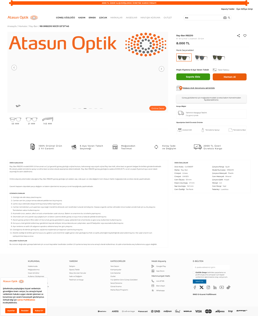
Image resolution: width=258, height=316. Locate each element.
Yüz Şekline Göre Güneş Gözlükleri (124, 280)
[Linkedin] (215, 287)
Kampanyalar (115, 270)
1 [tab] (74, 108)
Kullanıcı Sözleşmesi (36, 276)
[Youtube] (222, 287)
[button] (199, 88)
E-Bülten (198, 261)
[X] (202, 287)
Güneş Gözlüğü (65, 17)
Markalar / (23, 26)
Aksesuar (131, 17)
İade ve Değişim (75, 276)
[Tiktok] (228, 287)
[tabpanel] (87, 72)
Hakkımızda (32, 266)
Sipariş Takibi (74, 270)
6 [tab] (101, 108)
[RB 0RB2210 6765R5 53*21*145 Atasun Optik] (201, 57)
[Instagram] (208, 287)
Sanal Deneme (116, 283)
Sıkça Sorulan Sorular (77, 273)
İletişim (72, 266)
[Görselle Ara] (224, 17)
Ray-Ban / (34, 26)
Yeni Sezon (114, 266)
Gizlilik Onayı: (201, 272)
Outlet (168, 17)
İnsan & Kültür (33, 273)
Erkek (92, 17)
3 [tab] (85, 108)
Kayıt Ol (199, 281)
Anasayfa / (12, 26)
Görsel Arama (115, 286)
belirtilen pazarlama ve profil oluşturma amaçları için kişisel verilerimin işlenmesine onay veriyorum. (212, 274)
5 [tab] (95, 108)
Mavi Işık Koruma (150, 17)
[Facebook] (195, 287)
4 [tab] (90, 108)
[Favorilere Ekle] (245, 35)
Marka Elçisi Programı (119, 290)
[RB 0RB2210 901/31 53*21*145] (184, 57)
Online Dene (157, 108)
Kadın (81, 17)
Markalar (116, 17)
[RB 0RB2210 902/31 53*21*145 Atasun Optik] (219, 57)
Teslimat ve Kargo (76, 280)
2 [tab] (79, 108)
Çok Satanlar (115, 273)
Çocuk (103, 17)
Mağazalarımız (34, 270)
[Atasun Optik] (22, 17)
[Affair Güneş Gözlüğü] (241, 311)
